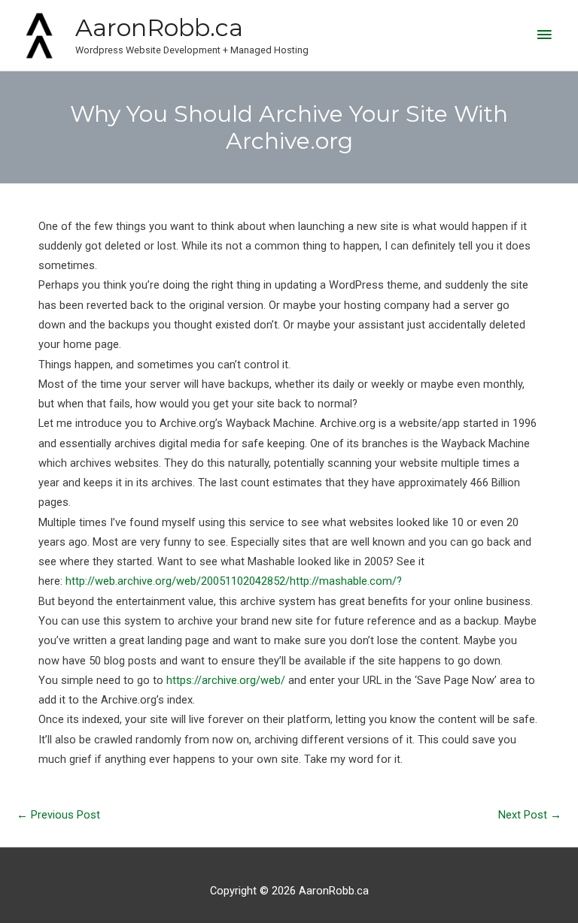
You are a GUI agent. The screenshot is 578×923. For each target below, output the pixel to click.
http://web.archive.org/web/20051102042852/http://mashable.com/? (233, 581)
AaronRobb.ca (159, 27)
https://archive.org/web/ (227, 680)
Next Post (529, 815)
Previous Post (58, 815)
